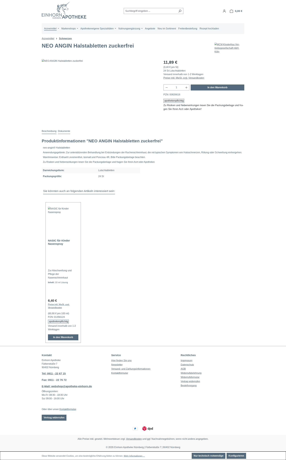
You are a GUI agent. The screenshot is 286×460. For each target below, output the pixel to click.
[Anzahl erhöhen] (186, 87)
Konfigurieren (236, 455)
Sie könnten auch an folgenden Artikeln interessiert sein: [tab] (79, 191)
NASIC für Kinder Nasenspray (59, 242)
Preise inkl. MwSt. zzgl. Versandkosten (183, 78)
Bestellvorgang (189, 385)
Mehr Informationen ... (134, 456)
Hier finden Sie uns (121, 360)
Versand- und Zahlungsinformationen (130, 369)
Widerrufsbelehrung (191, 373)
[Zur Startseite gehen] (64, 10)
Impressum (186, 360)
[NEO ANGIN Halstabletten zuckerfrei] (99, 91)
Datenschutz (187, 364)
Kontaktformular (67, 409)
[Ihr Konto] (224, 11)
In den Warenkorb (217, 87)
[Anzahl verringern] (166, 87)
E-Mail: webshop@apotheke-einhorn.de (67, 386)
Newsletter (117, 364)
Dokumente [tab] (64, 131)
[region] (99, 91)
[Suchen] (179, 11)
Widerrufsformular (190, 377)
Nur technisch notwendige (208, 455)
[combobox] (150, 11)
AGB (183, 369)
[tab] (49, 131)
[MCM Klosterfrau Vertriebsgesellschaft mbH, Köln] (229, 48)
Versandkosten (134, 439)
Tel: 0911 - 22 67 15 (54, 373)
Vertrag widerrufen (54, 417)
